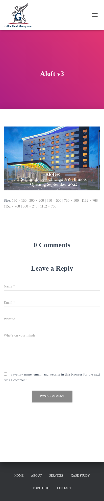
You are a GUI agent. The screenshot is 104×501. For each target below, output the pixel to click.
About (36, 475)
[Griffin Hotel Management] (20, 15)
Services (56, 475)
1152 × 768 (90, 200)
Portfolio (41, 488)
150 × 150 (19, 200)
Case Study (80, 475)
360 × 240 (30, 206)
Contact (64, 488)
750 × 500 (54, 200)
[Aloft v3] (52, 158)
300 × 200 (36, 200)
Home (18, 475)
